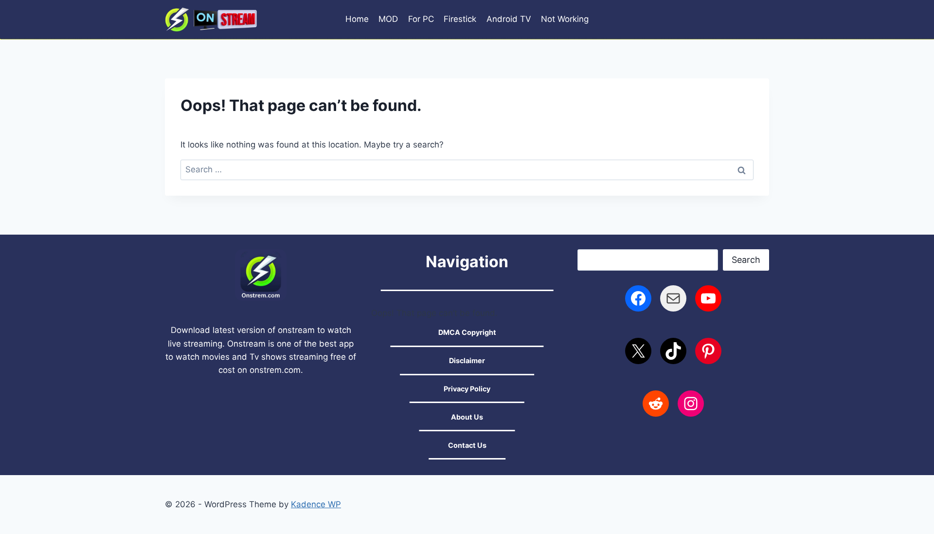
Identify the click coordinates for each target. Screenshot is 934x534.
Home (357, 19)
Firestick (460, 19)
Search (746, 260)
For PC (421, 19)
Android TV (508, 19)
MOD (388, 19)
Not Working (565, 19)
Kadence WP (316, 504)
